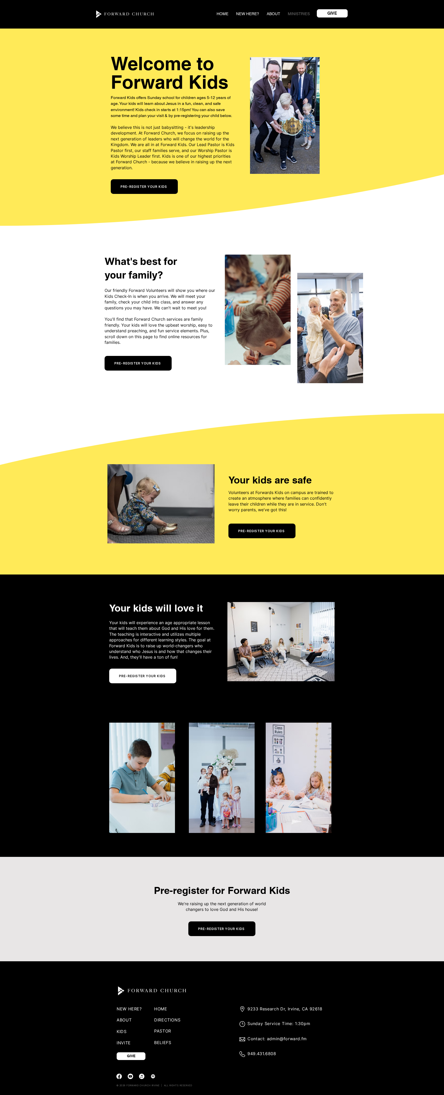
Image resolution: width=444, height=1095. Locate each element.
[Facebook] (119, 1076)
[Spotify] (153, 1076)
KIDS (122, 1031)
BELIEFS (162, 1042)
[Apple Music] (141, 1076)
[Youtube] (130, 1076)
